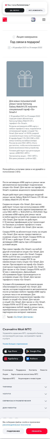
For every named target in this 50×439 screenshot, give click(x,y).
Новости (43, 370)
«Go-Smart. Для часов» (23, 317)
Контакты (33, 370)
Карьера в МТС (9, 378)
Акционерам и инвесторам (29, 378)
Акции (5, 374)
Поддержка (21, 370)
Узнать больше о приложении (15, 344)
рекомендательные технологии (17, 425)
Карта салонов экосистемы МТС (24, 374)
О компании (8, 370)
